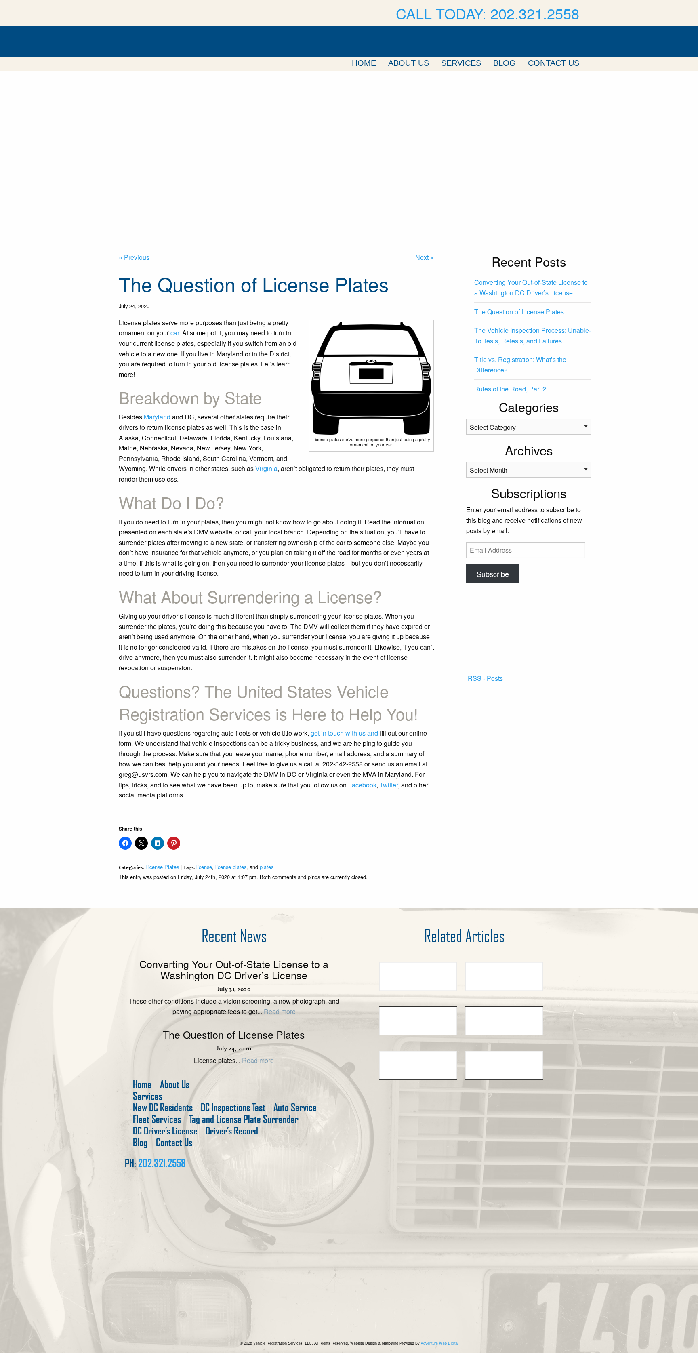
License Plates (162, 867)
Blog (504, 63)
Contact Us (553, 63)
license (204, 867)
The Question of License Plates (519, 311)
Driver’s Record (232, 1131)
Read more (280, 1011)
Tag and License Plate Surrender (244, 1119)
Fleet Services (157, 1119)
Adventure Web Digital (439, 1343)
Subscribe (493, 573)
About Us (408, 63)
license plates (230, 867)
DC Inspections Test (233, 1107)
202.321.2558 (162, 1163)
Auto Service (295, 1107)
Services (461, 63)
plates (266, 867)
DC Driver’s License (165, 1131)
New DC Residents (163, 1107)
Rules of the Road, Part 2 (510, 388)
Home (364, 63)
